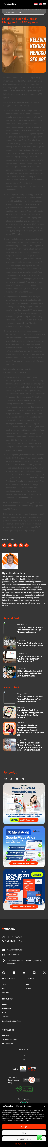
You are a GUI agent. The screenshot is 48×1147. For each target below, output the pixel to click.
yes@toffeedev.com (15, 950)
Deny (24, 1133)
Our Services (8, 979)
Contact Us (8, 1030)
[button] (45, 1106)
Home (8, 9)
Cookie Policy (18, 1144)
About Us (30, 979)
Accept (24, 1127)
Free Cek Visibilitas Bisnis (11, 1021)
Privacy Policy (29, 1144)
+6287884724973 (13, 955)
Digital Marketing (16, 9)
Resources (7, 999)
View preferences (24, 1139)
